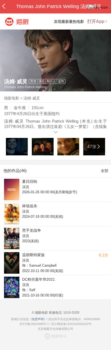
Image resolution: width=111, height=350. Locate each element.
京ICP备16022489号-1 (34, 324)
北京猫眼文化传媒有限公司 (55, 328)
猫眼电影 (11, 98)
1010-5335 (71, 313)
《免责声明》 (38, 319)
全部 (104, 171)
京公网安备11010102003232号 (71, 324)
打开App (96, 21)
